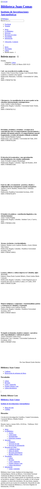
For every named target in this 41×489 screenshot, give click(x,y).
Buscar (3, 21)
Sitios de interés (14, 451)
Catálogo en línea (14, 449)
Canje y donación (10, 384)
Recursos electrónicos (15, 452)
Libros (14, 62)
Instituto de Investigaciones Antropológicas (15, 13)
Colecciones (12, 435)
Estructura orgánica (15, 438)
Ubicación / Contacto (11, 42)
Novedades (8, 36)
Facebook (8, 24)
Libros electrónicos (11, 388)
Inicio (6, 29)
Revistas (7, 383)
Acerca (11, 433)
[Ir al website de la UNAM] (4, 1)
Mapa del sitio (9, 407)
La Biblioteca (9, 31)
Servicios (8, 33)
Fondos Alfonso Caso (11, 386)
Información (8, 38)
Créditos (7, 409)
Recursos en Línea (10, 35)
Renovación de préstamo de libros (15, 373)
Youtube (7, 26)
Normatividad (13, 436)
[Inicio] (4, 19)
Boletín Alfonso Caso (15, 454)
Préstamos (12, 442)
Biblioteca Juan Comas (16, 6)
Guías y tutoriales (14, 469)
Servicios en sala (14, 444)
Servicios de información (16, 445)
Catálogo (7, 371)
